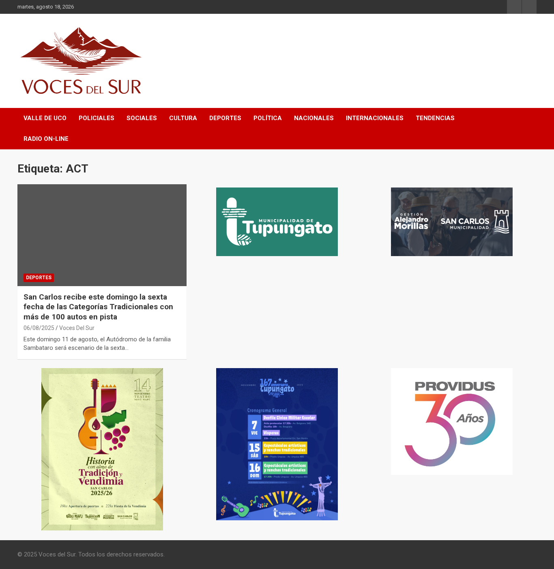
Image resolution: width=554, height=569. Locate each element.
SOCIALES (142, 118)
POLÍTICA (267, 118)
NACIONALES (314, 118)
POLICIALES (96, 118)
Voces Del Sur (76, 328)
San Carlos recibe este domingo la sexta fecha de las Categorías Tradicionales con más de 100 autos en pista (98, 306)
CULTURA (183, 118)
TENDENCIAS (435, 118)
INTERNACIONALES (375, 118)
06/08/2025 (39, 328)
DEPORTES (225, 118)
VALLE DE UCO (45, 118)
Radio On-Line (46, 138)
